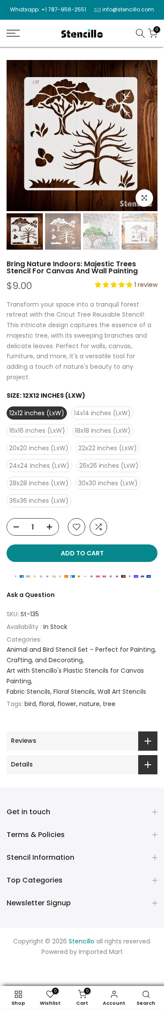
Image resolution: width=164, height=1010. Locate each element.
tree (109, 703)
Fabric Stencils (28, 691)
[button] (114, 284)
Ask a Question (31, 594)
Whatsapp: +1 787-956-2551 (48, 9)
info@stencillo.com (128, 9)
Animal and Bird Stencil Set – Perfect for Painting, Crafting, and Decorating (81, 654)
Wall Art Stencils (122, 691)
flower (66, 703)
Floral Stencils (73, 691)
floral (46, 703)
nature (89, 703)
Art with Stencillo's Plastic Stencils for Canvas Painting (75, 675)
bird (30, 703)
